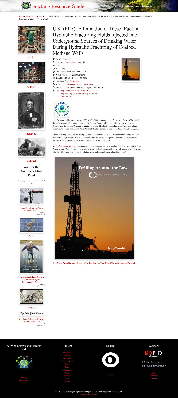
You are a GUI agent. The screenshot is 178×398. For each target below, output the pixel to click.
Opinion (67, 375)
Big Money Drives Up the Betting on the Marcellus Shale (32, 320)
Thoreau (31, 133)
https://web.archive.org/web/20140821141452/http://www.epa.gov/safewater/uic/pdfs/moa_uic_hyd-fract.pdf (79, 93)
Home (21, 16)
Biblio (31, 57)
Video (67, 381)
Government (67, 370)
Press (67, 378)
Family (31, 236)
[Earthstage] (26, 6)
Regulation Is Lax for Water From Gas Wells (32, 209)
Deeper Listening (67, 361)
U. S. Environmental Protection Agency (78, 84)
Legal (41, 16)
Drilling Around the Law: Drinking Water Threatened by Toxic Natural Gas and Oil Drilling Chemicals (95, 263)
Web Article (74, 81)
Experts (67, 364)
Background (67, 352)
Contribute (154, 375)
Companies (67, 358)
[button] (115, 6)
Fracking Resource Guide (58, 6)
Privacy (24, 377)
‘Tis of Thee (31, 307)
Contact (31, 160)
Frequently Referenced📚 (75, 62)
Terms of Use (24, 380)
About (34, 16)
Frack (28, 16)
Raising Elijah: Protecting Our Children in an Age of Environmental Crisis (32, 279)
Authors (31, 87)
